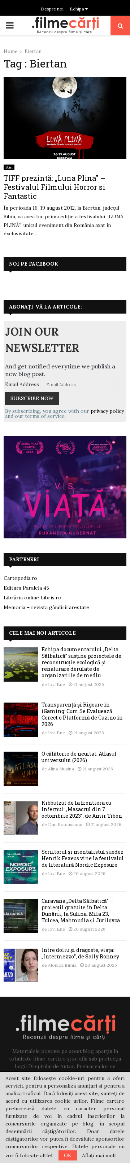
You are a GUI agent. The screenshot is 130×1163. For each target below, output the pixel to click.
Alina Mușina (61, 768)
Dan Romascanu (65, 824)
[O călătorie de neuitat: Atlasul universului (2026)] (21, 769)
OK (68, 1155)
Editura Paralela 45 (26, 588)
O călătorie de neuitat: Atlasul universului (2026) (79, 757)
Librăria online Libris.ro (32, 597)
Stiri (9, 167)
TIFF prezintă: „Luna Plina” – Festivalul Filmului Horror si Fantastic (54, 187)
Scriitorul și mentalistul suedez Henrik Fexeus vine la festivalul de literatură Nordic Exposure (83, 858)
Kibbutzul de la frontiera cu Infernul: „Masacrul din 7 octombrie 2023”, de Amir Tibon (82, 809)
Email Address (22, 384)
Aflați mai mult (99, 1155)
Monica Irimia (62, 965)
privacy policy (107, 411)
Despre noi (52, 9)
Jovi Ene (56, 684)
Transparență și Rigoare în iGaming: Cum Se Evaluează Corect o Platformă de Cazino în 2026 (82, 714)
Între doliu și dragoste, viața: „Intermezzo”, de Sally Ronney (80, 953)
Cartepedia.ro (20, 578)
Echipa (77, 9)
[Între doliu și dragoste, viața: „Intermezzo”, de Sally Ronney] (21, 965)
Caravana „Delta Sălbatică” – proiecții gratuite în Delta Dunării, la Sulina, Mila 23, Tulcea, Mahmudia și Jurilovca (81, 910)
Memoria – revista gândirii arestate (46, 607)
